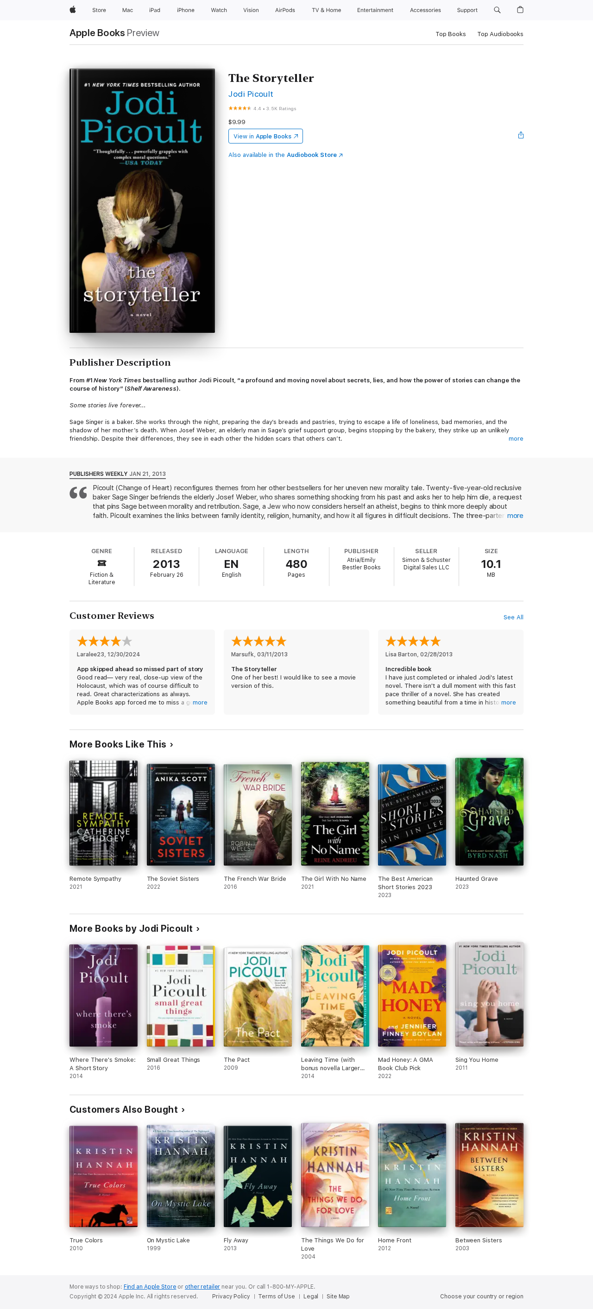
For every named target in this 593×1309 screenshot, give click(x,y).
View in (262, 136)
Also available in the (282, 154)
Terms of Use (276, 1296)
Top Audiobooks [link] (500, 34)
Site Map (338, 1296)
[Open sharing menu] (521, 136)
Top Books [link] (450, 34)
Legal (310, 1296)
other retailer (202, 1287)
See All (514, 617)
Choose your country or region (482, 1296)
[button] (497, 10)
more (516, 438)
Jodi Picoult (251, 94)
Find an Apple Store (150, 1287)
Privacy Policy (231, 1296)
